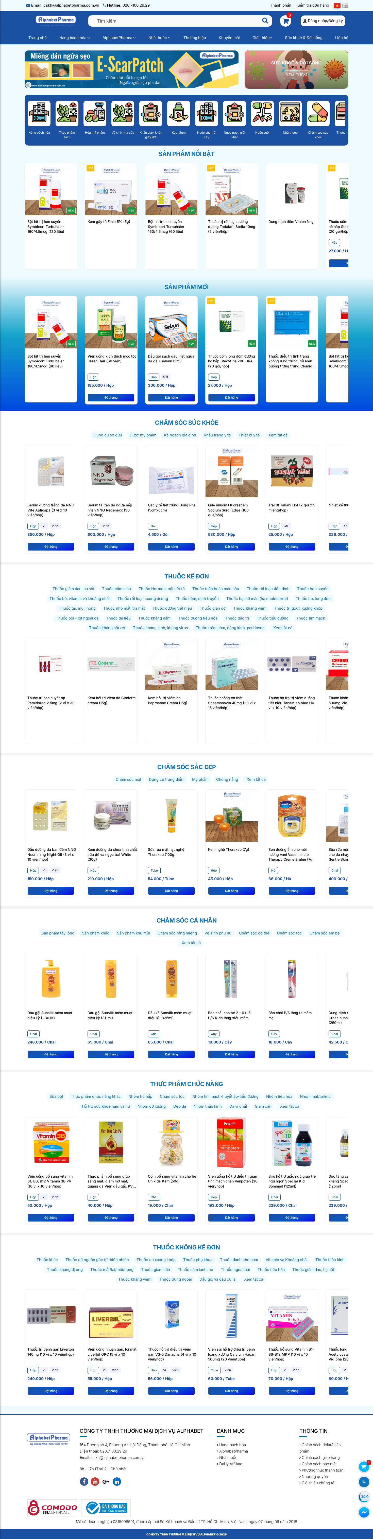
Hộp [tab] (334, 242)
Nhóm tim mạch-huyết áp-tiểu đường (225, 1096)
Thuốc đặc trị (237, 618)
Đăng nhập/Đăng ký (325, 20)
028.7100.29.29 (128, 5)
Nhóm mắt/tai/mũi (316, 1096)
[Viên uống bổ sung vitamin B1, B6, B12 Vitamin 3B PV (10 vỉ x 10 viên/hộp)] (51, 1142)
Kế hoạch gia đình (180, 435)
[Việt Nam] (337, 5)
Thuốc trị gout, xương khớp (298, 608)
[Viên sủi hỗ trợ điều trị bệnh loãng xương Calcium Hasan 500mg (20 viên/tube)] (232, 1315)
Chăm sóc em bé (325, 933)
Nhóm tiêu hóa (279, 1096)
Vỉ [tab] (44, 526)
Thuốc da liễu (118, 618)
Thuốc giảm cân (155, 1269)
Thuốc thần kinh (330, 1259)
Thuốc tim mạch (310, 618)
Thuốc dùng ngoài (175, 1279)
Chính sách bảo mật (318, 1463)
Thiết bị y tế (249, 435)
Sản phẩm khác (95, 933)
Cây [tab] (214, 1034)
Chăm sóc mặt (128, 779)
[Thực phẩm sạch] (67, 113)
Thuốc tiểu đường (273, 618)
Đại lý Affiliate (230, 1463)
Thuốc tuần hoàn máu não (215, 588)
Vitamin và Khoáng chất (287, 1259)
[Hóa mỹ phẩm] (95, 113)
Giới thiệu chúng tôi (318, 1482)
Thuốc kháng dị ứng (65, 1269)
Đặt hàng (111, 397)
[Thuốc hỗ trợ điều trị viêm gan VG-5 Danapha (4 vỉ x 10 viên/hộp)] (171, 1315)
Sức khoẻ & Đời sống (304, 37)
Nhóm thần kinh (208, 1106)
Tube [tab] (154, 870)
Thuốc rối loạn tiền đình (268, 588)
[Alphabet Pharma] (132, 68)
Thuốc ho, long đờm (314, 598)
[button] (118, 82)
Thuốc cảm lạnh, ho (195, 1269)
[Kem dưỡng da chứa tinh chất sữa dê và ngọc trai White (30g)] (111, 815)
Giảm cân (263, 1106)
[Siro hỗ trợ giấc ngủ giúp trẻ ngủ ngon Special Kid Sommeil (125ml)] (292, 1142)
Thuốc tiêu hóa (271, 1269)
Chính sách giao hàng (320, 1457)
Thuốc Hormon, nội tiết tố (162, 588)
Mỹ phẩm (200, 779)
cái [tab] (346, 526)
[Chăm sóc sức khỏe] (318, 113)
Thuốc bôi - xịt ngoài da (77, 618)
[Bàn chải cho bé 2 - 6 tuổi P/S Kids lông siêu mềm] (232, 978)
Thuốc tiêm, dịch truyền (197, 598)
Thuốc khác (47, 1259)
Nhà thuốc (158, 37)
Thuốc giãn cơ (213, 608)
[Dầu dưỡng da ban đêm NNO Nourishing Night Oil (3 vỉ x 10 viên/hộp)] (51, 815)
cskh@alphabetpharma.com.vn (65, 5)
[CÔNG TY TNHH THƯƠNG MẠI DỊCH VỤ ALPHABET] (56, 20)
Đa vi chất (238, 1106)
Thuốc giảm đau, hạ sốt (73, 588)
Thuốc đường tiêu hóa (197, 618)
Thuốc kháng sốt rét (107, 627)
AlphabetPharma (118, 37)
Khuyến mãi (229, 37)
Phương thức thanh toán (322, 1470)
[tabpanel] (112, 384)
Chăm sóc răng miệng (177, 933)
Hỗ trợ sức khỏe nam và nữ (106, 1106)
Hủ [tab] (273, 870)
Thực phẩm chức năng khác (96, 1096)
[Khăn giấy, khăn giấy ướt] (151, 113)
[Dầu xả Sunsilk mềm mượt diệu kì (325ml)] (171, 978)
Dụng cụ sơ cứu (108, 435)
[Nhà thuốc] (290, 113)
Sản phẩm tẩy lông (57, 933)
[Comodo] (52, 1507)
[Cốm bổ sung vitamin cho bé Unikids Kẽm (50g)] (171, 1142)
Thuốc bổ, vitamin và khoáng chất (79, 598)
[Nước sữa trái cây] (206, 113)
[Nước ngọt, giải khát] (234, 113)
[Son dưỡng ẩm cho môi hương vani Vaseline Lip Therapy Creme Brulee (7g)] (292, 815)
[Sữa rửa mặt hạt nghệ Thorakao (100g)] (171, 815)
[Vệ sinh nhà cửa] (123, 113)
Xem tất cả (277, 435)
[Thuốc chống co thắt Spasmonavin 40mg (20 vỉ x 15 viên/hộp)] (232, 663)
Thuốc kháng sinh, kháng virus (160, 627)
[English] (345, 5)
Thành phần (280, 5)
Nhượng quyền (314, 1476)
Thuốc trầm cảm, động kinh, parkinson (230, 627)
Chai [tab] (334, 870)
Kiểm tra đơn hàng (312, 5)
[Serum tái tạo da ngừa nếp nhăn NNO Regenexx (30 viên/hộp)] (111, 471)
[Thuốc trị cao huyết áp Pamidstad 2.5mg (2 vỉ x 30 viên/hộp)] (51, 663)
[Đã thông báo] (106, 1507)
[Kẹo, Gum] (178, 113)
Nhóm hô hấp (140, 1096)
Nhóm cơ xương (152, 1106)
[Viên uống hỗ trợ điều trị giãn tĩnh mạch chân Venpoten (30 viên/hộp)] (232, 1142)
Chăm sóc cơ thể (254, 933)
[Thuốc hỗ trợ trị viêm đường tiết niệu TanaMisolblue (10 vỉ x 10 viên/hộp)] (292, 663)
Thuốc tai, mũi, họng (77, 608)
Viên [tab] (55, 526)
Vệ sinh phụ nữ (218, 933)
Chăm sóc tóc (289, 933)
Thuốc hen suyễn (313, 588)
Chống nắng (227, 779)
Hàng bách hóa (73, 37)
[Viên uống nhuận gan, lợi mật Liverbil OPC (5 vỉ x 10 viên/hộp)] (111, 1315)
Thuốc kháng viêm (249, 608)
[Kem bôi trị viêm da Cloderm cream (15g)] (111, 663)
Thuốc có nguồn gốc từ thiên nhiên (97, 1259)
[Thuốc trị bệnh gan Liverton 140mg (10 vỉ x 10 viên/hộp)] (51, 1315)
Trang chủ (37, 37)
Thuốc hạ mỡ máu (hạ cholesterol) (257, 598)
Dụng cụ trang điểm (166, 779)
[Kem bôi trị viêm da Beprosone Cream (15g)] (171, 663)
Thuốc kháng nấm (154, 618)
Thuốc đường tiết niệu (172, 608)
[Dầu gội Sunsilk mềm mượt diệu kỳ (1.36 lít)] (51, 978)
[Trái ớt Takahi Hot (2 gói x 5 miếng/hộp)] (292, 471)
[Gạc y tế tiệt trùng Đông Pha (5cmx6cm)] (171, 471)
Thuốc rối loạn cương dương (142, 598)
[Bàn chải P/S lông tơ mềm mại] (292, 978)
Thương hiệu (194, 37)
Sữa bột (56, 1096)
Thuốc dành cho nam (239, 1259)
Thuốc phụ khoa (197, 1259)
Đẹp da (179, 1106)
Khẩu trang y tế (217, 435)
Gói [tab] (165, 377)
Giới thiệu (261, 37)
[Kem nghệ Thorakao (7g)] (232, 815)
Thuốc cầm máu (116, 588)
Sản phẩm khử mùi (133, 933)
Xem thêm (296, 74)
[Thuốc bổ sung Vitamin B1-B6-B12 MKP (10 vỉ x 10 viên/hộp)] (292, 1315)
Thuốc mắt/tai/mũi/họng (111, 1269)
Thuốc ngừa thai (235, 1269)
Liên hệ (341, 37)
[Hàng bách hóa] (39, 113)
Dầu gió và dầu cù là (217, 1279)
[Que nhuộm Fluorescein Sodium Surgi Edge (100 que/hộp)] (232, 471)
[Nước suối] (262, 113)
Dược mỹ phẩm (143, 435)
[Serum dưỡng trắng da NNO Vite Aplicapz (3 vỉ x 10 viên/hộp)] (51, 471)
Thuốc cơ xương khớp (156, 1259)
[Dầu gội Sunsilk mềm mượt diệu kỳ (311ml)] (111, 978)
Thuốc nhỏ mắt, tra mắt (124, 608)
